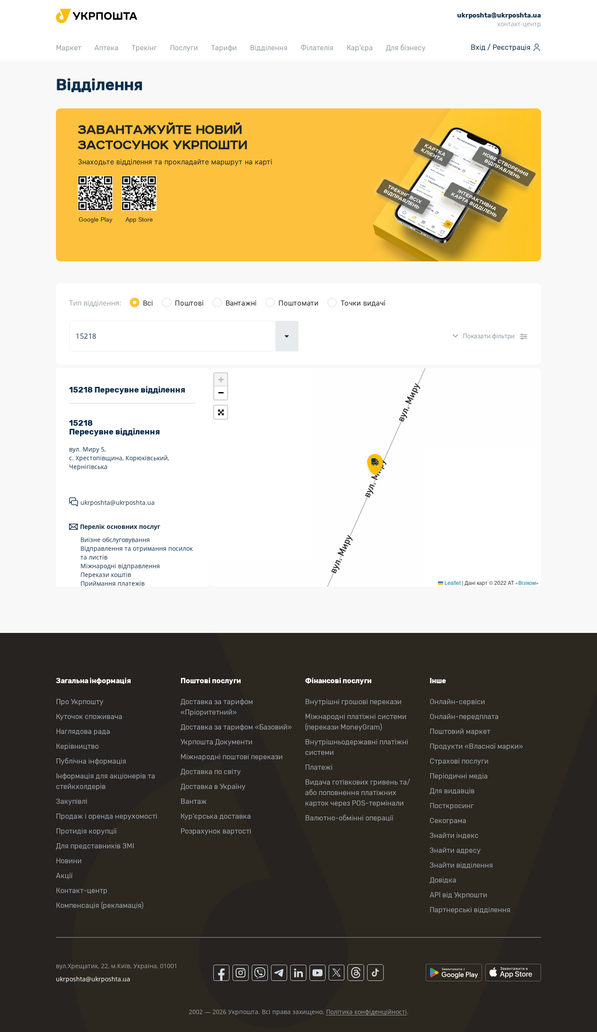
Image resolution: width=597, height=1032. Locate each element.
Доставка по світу (210, 772)
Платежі (319, 767)
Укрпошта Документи (216, 742)
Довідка (443, 880)
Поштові (189, 303)
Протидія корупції (86, 831)
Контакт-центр (82, 890)
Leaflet (452, 582)
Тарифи (224, 48)
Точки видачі (362, 303)
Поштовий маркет (460, 731)
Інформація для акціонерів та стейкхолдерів (105, 781)
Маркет (68, 48)
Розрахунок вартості (215, 831)
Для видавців (452, 791)
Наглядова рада (83, 731)
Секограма (448, 821)
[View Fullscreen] (220, 412)
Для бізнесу (406, 48)
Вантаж (193, 801)
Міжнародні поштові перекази (231, 757)
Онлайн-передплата (464, 716)
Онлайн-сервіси (457, 702)
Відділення (269, 48)
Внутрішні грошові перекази (353, 702)
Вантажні (241, 303)
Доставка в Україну (213, 786)
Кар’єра (360, 48)
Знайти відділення (461, 865)
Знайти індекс (454, 835)
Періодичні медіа (459, 776)
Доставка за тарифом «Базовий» (236, 727)
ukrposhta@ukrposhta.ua (117, 502)
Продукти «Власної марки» (476, 746)
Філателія (317, 48)
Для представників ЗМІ (95, 846)
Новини (69, 861)
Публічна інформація (91, 761)
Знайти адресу (455, 850)
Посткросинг (452, 806)
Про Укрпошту (80, 702)
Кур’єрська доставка (215, 816)
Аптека (106, 48)
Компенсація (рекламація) (99, 905)
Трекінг (144, 48)
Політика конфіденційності (366, 1012)
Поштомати (298, 303)
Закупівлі (71, 801)
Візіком (527, 582)
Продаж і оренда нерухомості (106, 816)
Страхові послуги (459, 761)
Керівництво (77, 746)
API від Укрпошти (458, 895)
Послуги (184, 48)
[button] (375, 465)
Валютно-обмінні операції (349, 818)
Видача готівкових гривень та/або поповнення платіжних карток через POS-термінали (357, 792)
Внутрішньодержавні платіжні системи (356, 747)
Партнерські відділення (470, 910)
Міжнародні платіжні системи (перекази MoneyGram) (355, 721)
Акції (64, 876)
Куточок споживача (89, 716)
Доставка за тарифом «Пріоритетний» (216, 707)
